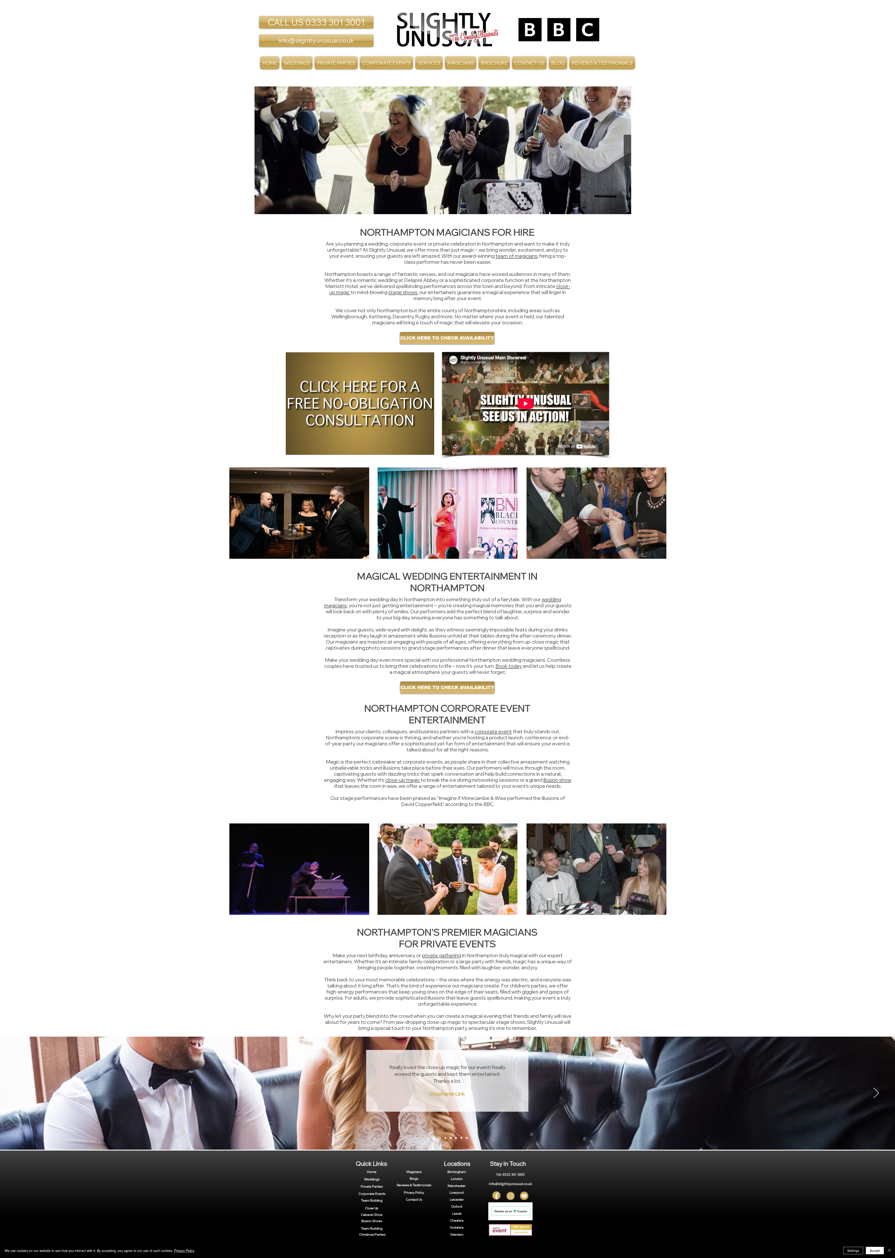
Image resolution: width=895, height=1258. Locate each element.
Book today (509, 666)
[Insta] (510, 1196)
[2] (433, 1138)
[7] (461, 1138)
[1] (428, 1138)
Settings (853, 1250)
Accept (875, 1250)
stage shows (402, 292)
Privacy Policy (184, 1250)
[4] (445, 1138)
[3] (439, 1138)
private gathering (441, 955)
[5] (450, 1138)
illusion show (557, 780)
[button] (429, 62)
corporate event (493, 731)
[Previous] (18, 1093)
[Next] (876, 1093)
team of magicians (516, 256)
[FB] (497, 1196)
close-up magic (402, 780)
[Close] (889, 1250)
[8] (467, 1138)
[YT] (524, 1196)
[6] (456, 1138)
